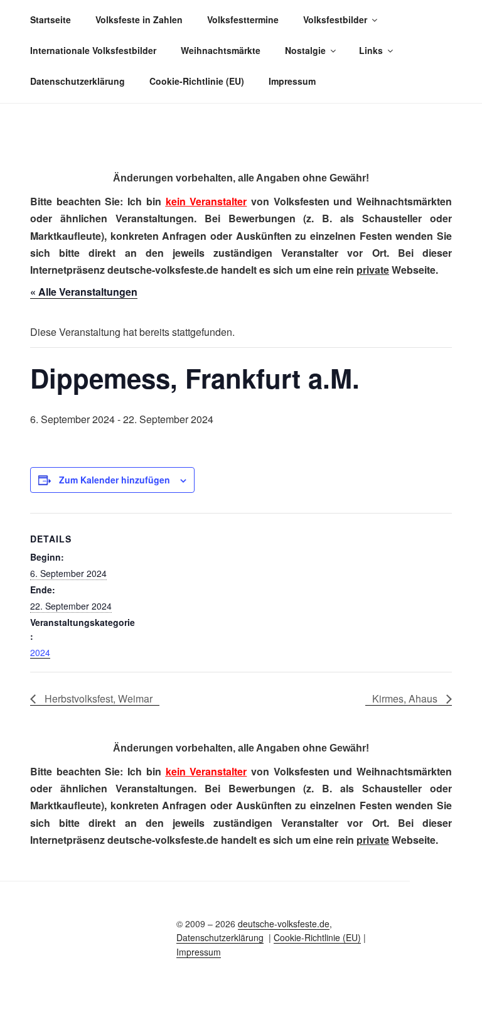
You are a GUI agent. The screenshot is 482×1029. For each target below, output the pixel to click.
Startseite (50, 19)
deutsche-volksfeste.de (283, 923)
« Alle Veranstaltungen (83, 291)
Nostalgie (305, 50)
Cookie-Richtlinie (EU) (196, 81)
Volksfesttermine (243, 19)
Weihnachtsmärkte (220, 50)
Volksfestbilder (335, 19)
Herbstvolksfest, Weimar (97, 698)
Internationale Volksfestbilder (93, 50)
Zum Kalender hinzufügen (114, 479)
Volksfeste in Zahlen (139, 19)
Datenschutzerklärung (77, 81)
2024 (40, 652)
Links (371, 50)
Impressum (292, 81)
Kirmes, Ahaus (406, 698)
